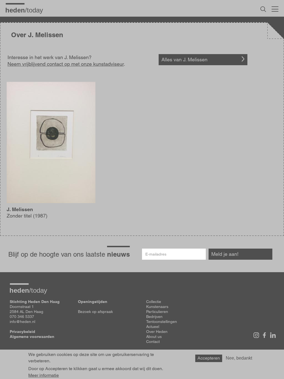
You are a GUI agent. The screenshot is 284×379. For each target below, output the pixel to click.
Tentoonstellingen (161, 321)
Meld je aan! (225, 254)
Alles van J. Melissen (184, 59)
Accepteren (208, 358)
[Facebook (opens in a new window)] (264, 335)
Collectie (153, 301)
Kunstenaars (157, 306)
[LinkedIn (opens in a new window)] (273, 335)
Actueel (152, 326)
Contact (153, 341)
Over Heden (157, 331)
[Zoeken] (263, 9)
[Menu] (275, 8)
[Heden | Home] (26, 10)
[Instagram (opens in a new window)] (256, 335)
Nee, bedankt (239, 358)
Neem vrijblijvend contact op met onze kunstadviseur (65, 64)
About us (154, 336)
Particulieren (157, 311)
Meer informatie (43, 375)
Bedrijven (154, 316)
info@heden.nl (22, 321)
